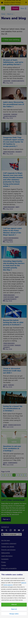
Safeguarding (5, 553)
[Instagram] (11, 530)
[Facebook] (2, 530)
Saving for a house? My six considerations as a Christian (12, 408)
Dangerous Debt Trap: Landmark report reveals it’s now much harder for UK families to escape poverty (13, 141)
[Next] (25, 475)
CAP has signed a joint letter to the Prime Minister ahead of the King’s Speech (12, 231)
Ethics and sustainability (9, 568)
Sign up (5, 519)
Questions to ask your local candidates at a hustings (12, 448)
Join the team (5, 540)
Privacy (3, 562)
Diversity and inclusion (8, 550)
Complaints (4, 559)
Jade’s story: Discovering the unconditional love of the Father (13, 104)
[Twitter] (6, 530)
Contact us (5, 527)
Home (3, 14)
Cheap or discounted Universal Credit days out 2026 (12, 370)
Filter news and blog (11, 40)
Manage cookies (14, 614)
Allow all (14, 604)
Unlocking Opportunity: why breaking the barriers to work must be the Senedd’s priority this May (13, 265)
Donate (15, 8)
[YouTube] (19, 530)
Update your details (7, 547)
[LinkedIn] (15, 530)
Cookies (3, 565)
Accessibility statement (8, 543)
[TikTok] (23, 530)
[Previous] (2, 475)
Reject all (14, 609)
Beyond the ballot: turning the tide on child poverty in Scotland (13, 322)
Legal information (7, 556)
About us (10, 14)
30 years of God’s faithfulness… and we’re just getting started (13, 62)
